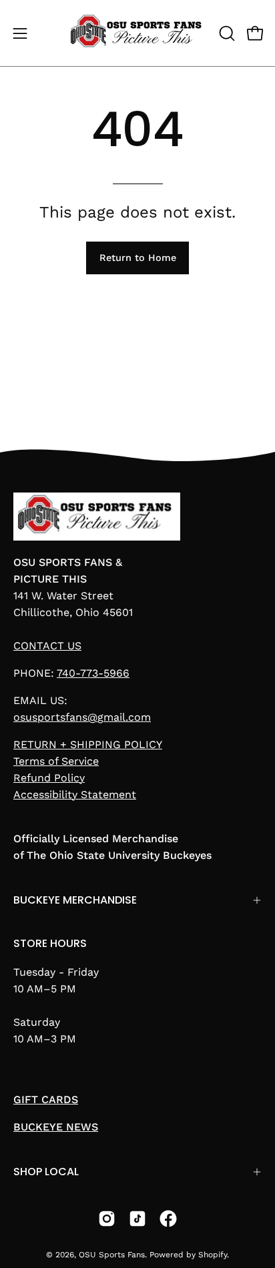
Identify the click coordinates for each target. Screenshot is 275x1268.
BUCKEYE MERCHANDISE (75, 900)
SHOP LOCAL (46, 1171)
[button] (225, 33)
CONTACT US (47, 645)
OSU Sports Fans (112, 1254)
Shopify (212, 1254)
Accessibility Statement (74, 794)
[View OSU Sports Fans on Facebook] (168, 1219)
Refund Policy (49, 777)
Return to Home (137, 257)
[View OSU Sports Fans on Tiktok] (137, 1219)
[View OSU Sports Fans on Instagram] (107, 1219)
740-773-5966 (93, 673)
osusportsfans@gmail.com (82, 717)
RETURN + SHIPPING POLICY (87, 744)
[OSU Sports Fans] (138, 33)
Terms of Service (56, 761)
